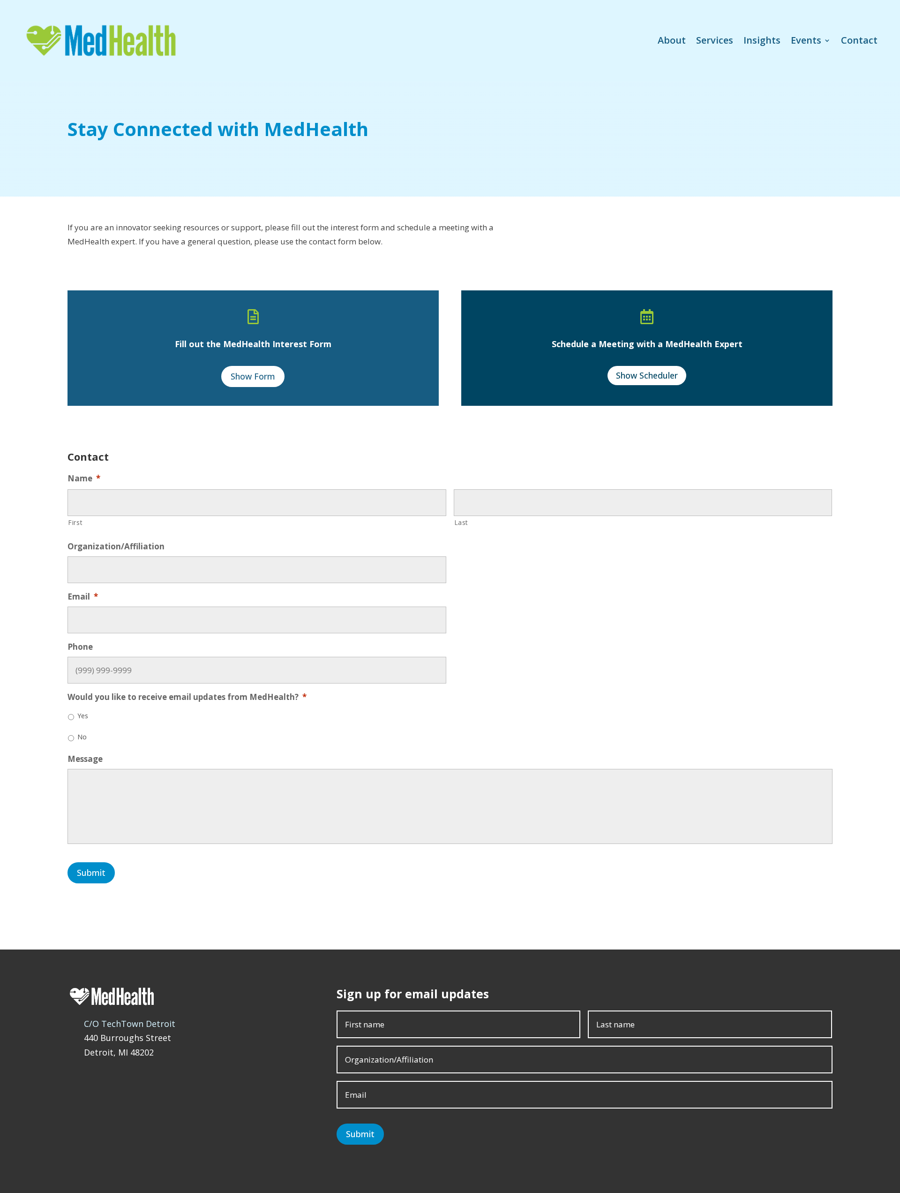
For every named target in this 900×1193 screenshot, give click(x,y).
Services (714, 40)
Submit (91, 872)
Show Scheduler (647, 375)
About (672, 40)
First (75, 522)
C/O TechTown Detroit (129, 1023)
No (82, 736)
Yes (82, 715)
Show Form (253, 376)
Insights (761, 40)
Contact (859, 40)
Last (461, 522)
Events (806, 40)
